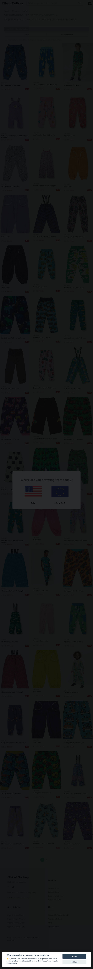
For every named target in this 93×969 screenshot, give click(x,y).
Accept (74, 956)
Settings (74, 962)
